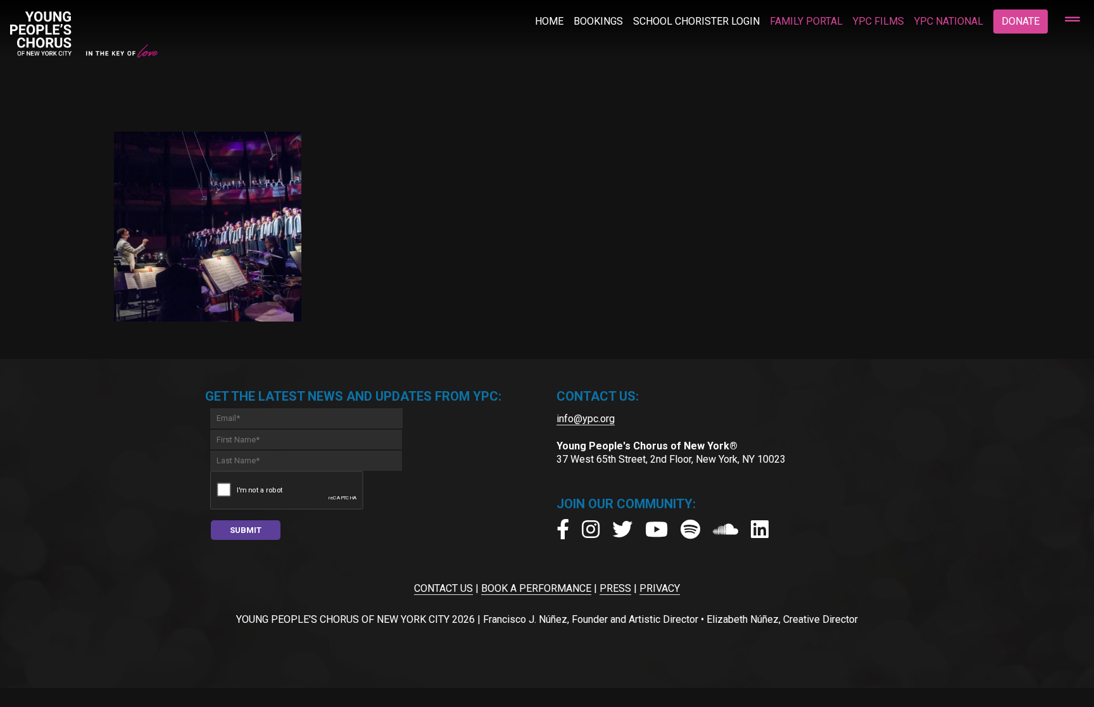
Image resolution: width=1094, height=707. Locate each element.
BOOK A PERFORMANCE (536, 588)
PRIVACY (659, 588)
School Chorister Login (696, 21)
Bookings (598, 21)
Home (549, 21)
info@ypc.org (585, 419)
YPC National (948, 21)
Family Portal (806, 21)
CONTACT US (443, 588)
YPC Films (878, 21)
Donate (1021, 21)
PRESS (615, 588)
